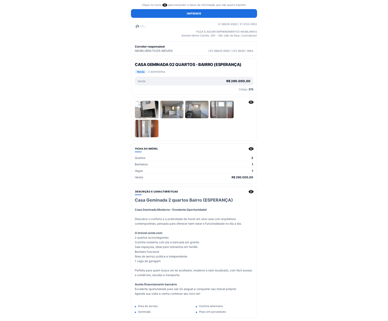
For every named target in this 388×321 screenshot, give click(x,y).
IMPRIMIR (194, 13)
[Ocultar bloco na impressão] (251, 102)
